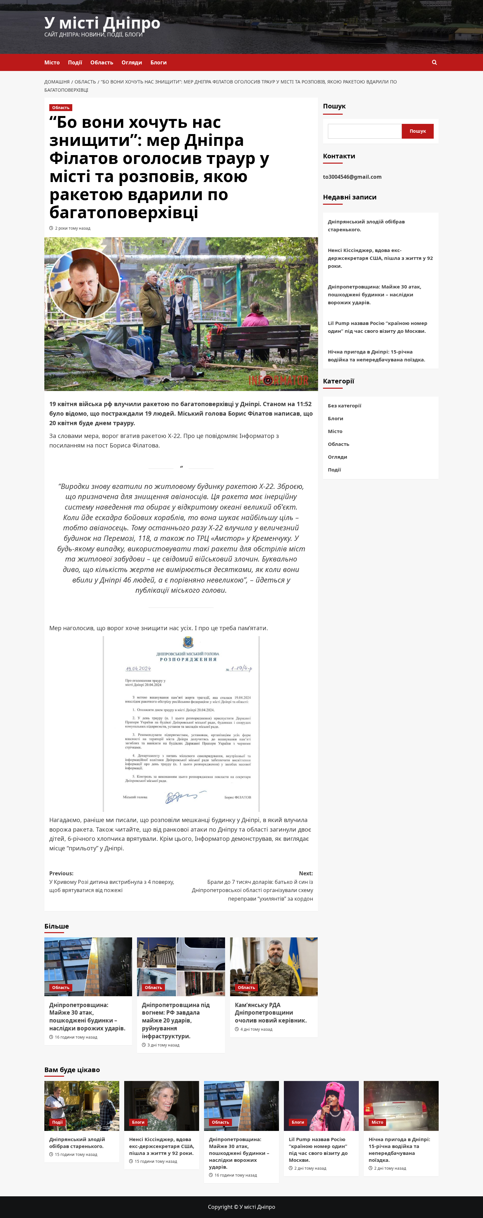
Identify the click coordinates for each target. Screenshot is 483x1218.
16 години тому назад (76, 1037)
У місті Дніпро (102, 22)
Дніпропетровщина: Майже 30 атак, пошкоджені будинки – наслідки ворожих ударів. (87, 1016)
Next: (252, 886)
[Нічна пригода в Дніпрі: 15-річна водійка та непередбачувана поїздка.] (401, 1106)
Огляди (132, 62)
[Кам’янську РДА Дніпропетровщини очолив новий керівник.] (274, 966)
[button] (434, 62)
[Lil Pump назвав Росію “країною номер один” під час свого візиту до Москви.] (321, 1106)
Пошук (334, 106)
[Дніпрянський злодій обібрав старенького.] (81, 1106)
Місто (52, 62)
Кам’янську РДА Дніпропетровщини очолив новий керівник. (271, 1012)
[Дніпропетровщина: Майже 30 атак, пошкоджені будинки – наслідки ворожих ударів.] (88, 966)
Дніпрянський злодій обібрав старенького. (366, 225)
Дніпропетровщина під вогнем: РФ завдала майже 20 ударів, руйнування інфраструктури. (176, 1020)
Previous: (111, 882)
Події (75, 62)
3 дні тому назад (163, 1045)
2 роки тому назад (72, 228)
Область (101, 62)
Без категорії (344, 405)
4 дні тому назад (256, 1029)
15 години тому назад (76, 1154)
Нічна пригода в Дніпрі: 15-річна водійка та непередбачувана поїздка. (376, 355)
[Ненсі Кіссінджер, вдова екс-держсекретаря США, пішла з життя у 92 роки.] (161, 1106)
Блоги (158, 62)
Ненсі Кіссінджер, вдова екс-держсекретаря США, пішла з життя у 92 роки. (380, 257)
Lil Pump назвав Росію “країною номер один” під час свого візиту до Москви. (377, 326)
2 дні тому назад (310, 1168)
